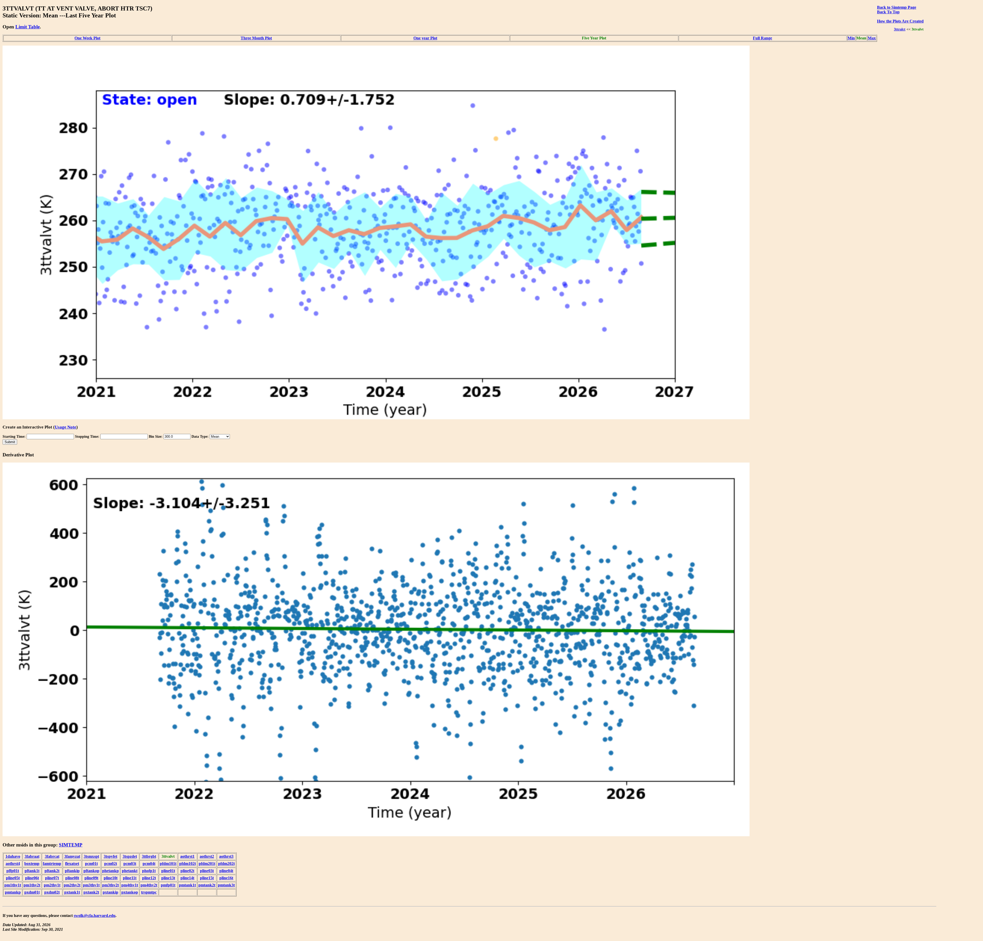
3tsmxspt (91, 856)
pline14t (187, 878)
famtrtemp (52, 863)
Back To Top (888, 12)
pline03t (207, 871)
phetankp (110, 871)
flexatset (72, 863)
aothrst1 (187, 856)
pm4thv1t (129, 885)
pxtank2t (91, 892)
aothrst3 (226, 856)
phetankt (129, 871)
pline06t (32, 878)
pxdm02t (52, 892)
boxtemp (31, 863)
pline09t (91, 878)
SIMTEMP (70, 845)
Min (851, 38)
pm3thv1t (91, 885)
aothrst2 (207, 856)
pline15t (207, 878)
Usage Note (65, 427)
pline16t (226, 878)
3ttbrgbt (149, 856)
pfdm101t (168, 863)
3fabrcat (52, 856)
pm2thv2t (72, 885)
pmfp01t (168, 885)
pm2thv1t (52, 885)
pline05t (13, 878)
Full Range (762, 38)
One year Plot (425, 38)
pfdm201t (207, 863)
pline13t (168, 878)
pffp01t (12, 871)
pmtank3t (226, 885)
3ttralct (899, 29)
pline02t (187, 871)
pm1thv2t (32, 885)
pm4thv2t (149, 885)
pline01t (168, 871)
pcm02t (110, 863)
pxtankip (110, 892)
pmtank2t (206, 885)
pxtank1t (72, 892)
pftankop (91, 871)
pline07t (52, 878)
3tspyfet (110, 856)
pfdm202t (226, 863)
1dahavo (12, 856)
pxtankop (129, 892)
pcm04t (149, 863)
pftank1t (32, 871)
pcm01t (91, 863)
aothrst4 (13, 863)
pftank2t (52, 871)
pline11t (129, 878)
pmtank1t (187, 885)
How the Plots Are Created (900, 21)
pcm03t (129, 863)
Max (872, 38)
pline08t (72, 878)
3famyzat (72, 856)
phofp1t (149, 871)
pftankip (72, 871)
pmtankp (13, 892)
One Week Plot (87, 38)
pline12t (149, 878)
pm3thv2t (110, 885)
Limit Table (27, 26)
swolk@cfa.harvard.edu (94, 915)
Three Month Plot (256, 38)
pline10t (110, 878)
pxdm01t (32, 892)
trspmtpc (149, 892)
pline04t (226, 871)
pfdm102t (187, 863)
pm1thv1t (12, 885)
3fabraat (32, 856)
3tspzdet (130, 856)
